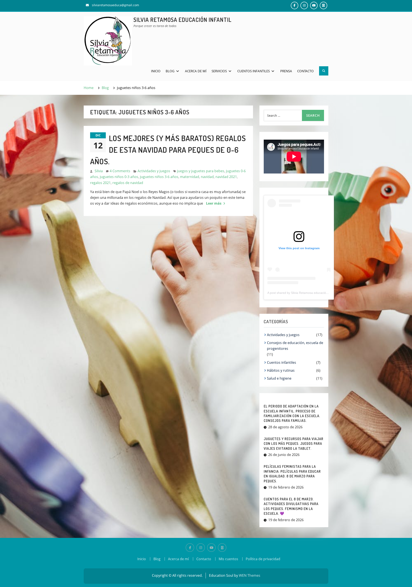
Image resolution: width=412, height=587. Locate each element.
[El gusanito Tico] (222, 547)
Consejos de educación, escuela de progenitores (295, 345)
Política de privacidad (263, 559)
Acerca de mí (195, 71)
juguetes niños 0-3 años (119, 176)
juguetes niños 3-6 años (159, 176)
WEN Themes (249, 575)
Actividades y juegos (154, 171)
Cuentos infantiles (253, 71)
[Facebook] (190, 547)
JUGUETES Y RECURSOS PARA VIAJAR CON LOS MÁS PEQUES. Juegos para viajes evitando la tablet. (293, 444)
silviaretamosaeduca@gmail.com (115, 5)
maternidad (189, 176)
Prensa (286, 71)
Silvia (99, 171)
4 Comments (120, 171)
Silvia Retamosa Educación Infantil (182, 19)
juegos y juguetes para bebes (200, 171)
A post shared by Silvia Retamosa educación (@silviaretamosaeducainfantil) (318, 292)
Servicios (219, 71)
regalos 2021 (100, 182)
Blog (170, 71)
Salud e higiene (279, 378)
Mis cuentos (228, 559)
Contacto (305, 71)
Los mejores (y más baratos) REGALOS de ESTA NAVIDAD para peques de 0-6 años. (168, 149)
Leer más (213, 203)
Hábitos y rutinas (281, 370)
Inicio (156, 71)
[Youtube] (211, 547)
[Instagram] (200, 547)
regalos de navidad (127, 182)
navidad (207, 176)
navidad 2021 (226, 176)
